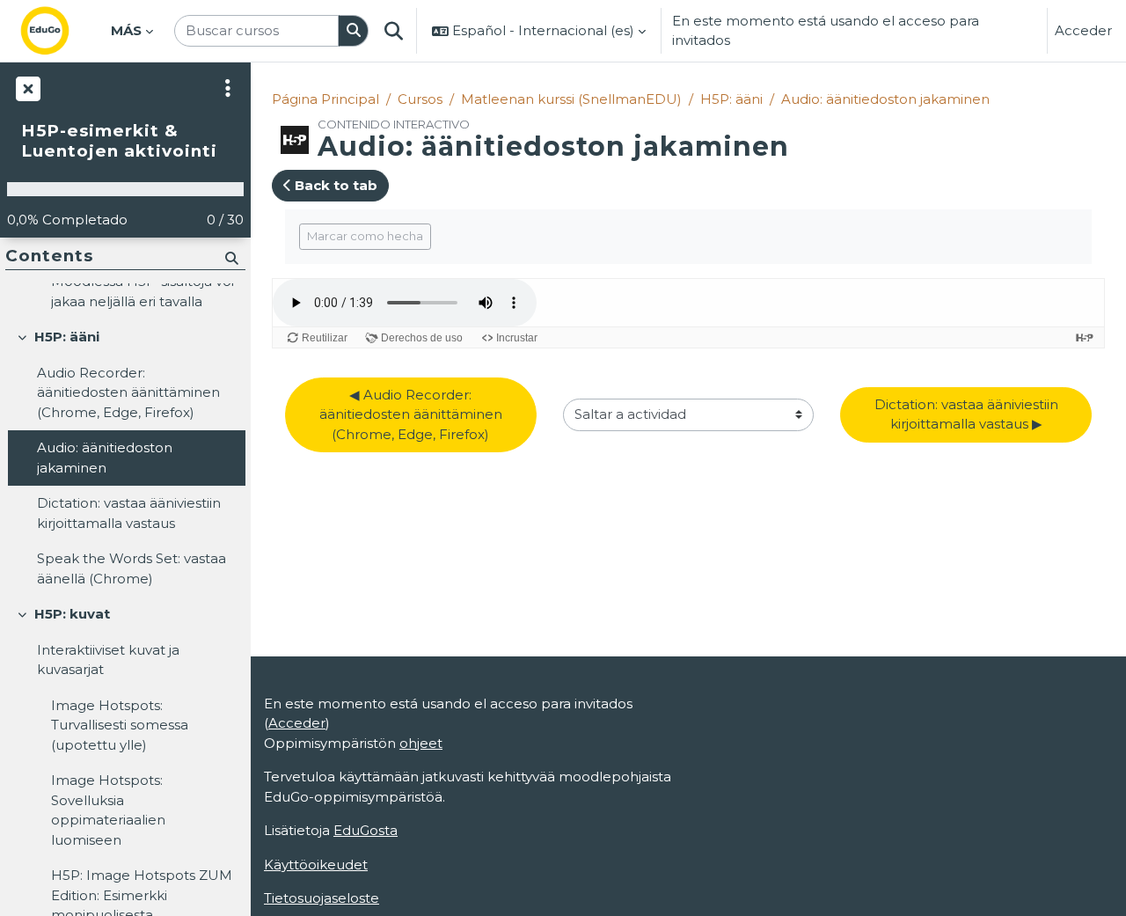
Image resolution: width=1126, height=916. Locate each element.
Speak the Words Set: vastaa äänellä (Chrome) (131, 568)
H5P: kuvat (72, 613)
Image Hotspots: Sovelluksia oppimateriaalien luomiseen (108, 810)
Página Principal (325, 99)
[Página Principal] (59, 31)
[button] (394, 31)
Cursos (420, 99)
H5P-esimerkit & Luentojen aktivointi (119, 141)
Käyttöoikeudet (316, 864)
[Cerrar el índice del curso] (26, 88)
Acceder (1083, 30)
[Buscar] (354, 31)
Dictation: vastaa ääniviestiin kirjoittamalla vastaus (129, 513)
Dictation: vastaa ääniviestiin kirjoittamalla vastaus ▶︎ (968, 414)
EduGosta (365, 830)
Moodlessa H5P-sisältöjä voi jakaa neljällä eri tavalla (142, 291)
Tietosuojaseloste (321, 898)
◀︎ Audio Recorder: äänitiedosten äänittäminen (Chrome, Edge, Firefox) (412, 414)
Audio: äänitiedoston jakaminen (885, 99)
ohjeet (420, 743)
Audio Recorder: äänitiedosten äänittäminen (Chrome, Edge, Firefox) (128, 392)
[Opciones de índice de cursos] (228, 88)
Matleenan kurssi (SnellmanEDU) (571, 99)
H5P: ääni (731, 99)
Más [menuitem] (126, 30)
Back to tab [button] (334, 185)
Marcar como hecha (365, 236)
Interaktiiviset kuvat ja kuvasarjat (108, 659)
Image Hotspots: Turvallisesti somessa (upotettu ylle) (119, 725)
